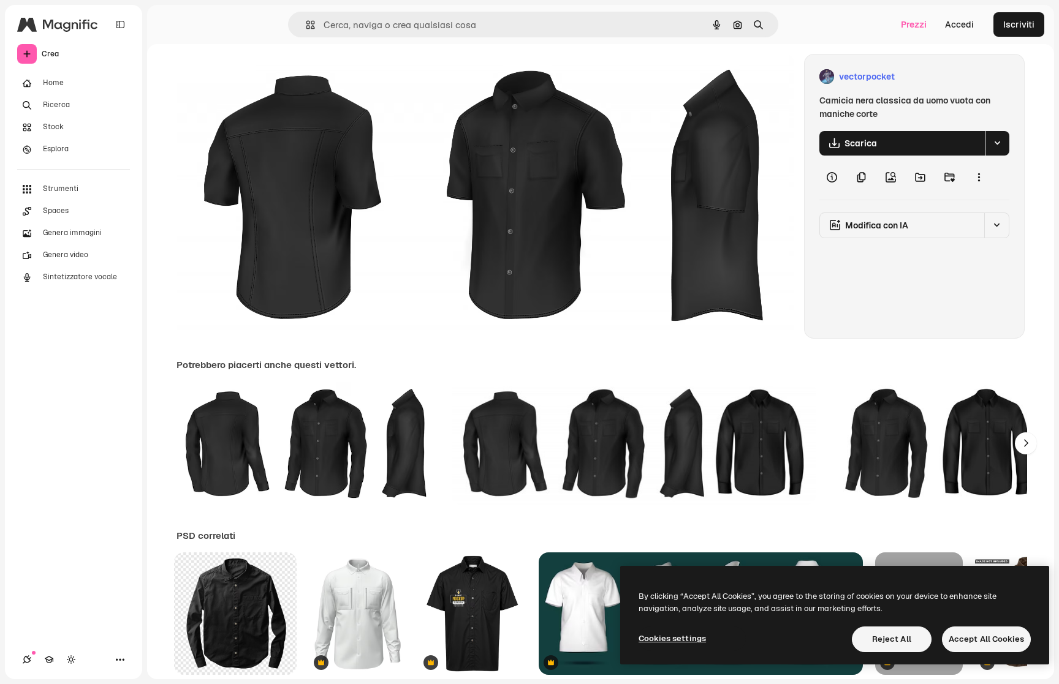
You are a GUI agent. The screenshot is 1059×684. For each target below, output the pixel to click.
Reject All (891, 639)
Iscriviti (1018, 24)
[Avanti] (1026, 443)
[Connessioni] (27, 659)
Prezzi (914, 24)
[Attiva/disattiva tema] (71, 659)
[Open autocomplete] (305, 24)
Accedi (959, 24)
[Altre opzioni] (978, 177)
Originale (257, 77)
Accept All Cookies (986, 639)
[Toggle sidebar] (120, 24)
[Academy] (49, 659)
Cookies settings (672, 638)
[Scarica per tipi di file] (997, 143)
